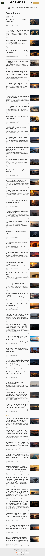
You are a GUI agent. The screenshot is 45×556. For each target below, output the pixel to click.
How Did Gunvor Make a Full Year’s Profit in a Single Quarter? (16, 372)
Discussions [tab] (14, 16)
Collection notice (26, 550)
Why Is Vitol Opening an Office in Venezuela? (16, 284)
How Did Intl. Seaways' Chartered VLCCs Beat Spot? (16, 41)
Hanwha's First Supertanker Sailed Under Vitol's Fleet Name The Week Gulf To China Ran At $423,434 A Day (17, 73)
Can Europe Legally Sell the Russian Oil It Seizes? (17, 138)
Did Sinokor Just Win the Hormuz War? (16, 232)
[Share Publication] (31, 3)
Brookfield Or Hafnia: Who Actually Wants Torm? (17, 51)
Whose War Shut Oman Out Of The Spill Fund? (16, 20)
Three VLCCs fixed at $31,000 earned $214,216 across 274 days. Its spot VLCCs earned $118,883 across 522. (17, 44)
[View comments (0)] (14, 27)
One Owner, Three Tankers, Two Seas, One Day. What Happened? (16, 180)
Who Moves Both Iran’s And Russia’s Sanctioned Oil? (17, 211)
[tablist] (11, 17)
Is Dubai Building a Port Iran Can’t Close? (16, 263)
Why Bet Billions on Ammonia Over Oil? (17, 160)
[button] (9, 7)
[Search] (29, 3)
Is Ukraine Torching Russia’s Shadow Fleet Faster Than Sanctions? (17, 315)
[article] (22, 23)
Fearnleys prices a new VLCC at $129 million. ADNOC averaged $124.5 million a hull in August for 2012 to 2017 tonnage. (17, 34)
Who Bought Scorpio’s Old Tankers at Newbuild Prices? (17, 96)
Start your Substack (20, 552)
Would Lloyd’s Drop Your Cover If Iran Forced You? (16, 127)
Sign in (41, 2)
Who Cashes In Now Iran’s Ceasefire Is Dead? (17, 273)
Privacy (20, 550)
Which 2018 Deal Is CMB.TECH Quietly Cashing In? (17, 61)
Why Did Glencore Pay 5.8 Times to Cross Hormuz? (17, 117)
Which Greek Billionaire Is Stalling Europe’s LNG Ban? (16, 191)
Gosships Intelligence (14, 25)
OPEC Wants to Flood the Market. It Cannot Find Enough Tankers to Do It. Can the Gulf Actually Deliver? (17, 491)
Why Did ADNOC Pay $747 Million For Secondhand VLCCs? (17, 31)
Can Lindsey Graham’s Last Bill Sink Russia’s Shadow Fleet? (17, 201)
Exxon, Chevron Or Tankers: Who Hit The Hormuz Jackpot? (17, 84)
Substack (18, 554)
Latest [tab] (7, 16)
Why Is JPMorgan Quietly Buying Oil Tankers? (17, 294)
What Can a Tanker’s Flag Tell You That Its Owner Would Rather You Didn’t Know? (16, 338)
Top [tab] (10, 16)
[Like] (6, 345)
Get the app (27, 552)
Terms (23, 550)
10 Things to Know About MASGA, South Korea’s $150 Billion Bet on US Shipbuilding (17, 349)
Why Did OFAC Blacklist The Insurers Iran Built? (17, 107)
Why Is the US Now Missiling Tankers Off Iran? (17, 222)
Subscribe (36, 2)
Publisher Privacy (23, 549)
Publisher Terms (29, 549)
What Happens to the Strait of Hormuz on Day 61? (15, 383)
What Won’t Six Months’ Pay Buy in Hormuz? (16, 170)
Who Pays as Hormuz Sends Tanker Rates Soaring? (17, 253)
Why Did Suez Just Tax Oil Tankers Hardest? (16, 242)
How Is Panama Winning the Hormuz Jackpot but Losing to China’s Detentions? (17, 149)
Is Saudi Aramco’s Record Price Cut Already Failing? (17, 304)
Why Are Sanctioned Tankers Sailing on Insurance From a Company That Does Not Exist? (17, 361)
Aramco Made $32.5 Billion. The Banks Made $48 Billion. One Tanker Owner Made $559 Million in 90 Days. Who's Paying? (17, 432)
